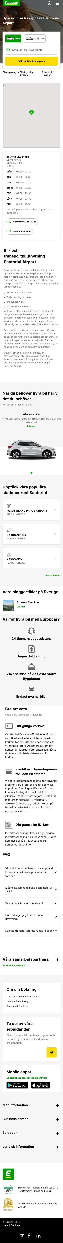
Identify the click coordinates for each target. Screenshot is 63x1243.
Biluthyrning (9, 72)
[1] (31, 473)
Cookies (15, 1225)
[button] (31, 112)
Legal (6, 1225)
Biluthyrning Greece (27, 73)
